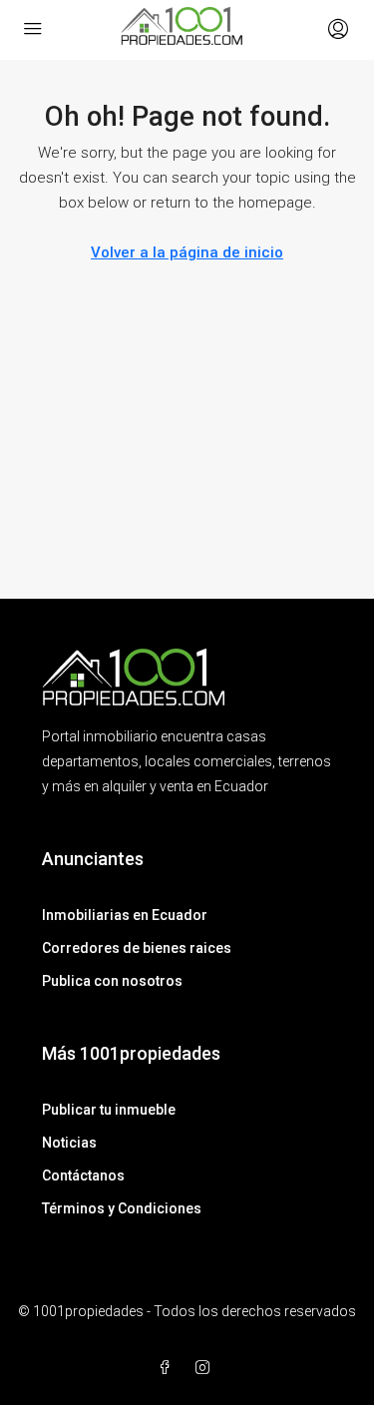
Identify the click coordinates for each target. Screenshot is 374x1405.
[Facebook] (169, 1368)
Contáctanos (83, 1175)
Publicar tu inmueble (109, 1110)
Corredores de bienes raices (136, 948)
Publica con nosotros (112, 981)
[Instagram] (206, 1368)
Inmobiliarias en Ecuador (124, 915)
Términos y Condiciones (121, 1208)
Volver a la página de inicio (187, 252)
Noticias (69, 1143)
